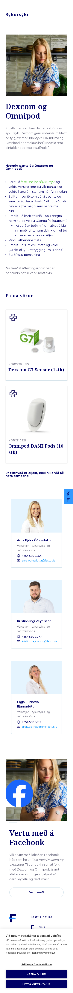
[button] (68, 496)
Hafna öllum (36, 974)
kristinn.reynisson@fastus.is (39, 641)
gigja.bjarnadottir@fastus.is (39, 726)
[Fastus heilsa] (12, 927)
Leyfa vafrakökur (36, 984)
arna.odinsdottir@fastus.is (38, 560)
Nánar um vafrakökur (43, 952)
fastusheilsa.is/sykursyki (38, 182)
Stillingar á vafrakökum (36, 964)
